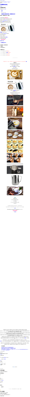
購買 (26, 61)
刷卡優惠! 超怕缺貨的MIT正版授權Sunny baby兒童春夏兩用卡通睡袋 (8, 348)
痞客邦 (4, 357)
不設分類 (2, 380)
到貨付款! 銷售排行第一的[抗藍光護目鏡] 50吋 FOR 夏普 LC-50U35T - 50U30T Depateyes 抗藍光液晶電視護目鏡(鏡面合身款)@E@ (14, 349)
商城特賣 (14, 66)
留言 (5, 357)
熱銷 (7, 52)
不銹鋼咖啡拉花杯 (5, 33)
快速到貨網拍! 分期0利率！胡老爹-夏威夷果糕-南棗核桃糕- (7, 347)
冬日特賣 (3, 21)
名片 (1, 11)
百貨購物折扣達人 (4, 4)
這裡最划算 (14, 90)
